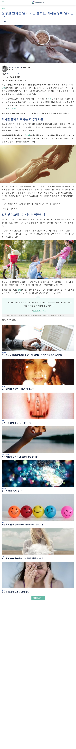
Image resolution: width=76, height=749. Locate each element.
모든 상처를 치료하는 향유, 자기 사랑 (18, 389)
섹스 (3, 420)
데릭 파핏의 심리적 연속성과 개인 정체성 (20, 456)
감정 (3, 522)
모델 (3, 88)
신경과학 (4, 353)
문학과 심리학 (5, 454)
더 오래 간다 (12, 108)
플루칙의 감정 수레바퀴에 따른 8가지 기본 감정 (22, 524)
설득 (19, 290)
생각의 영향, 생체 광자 (11, 490)
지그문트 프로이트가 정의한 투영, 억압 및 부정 (22, 558)
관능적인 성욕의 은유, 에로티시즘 (16, 423)
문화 (3, 556)
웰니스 (3, 386)
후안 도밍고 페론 (39, 310)
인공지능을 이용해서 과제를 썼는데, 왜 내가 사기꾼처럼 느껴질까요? (32, 355)
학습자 (27, 135)
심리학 (3, 8)
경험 (49, 99)
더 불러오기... (38, 598)
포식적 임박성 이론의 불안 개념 (15, 592)
